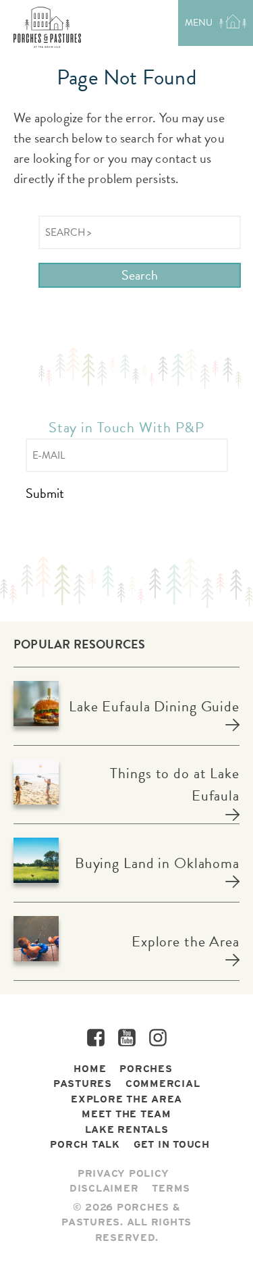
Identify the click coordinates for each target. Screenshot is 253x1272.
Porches (145, 1069)
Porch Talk (85, 1144)
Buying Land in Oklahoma (157, 863)
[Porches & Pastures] (47, 27)
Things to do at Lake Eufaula (175, 784)
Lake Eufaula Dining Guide (154, 706)
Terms (171, 1188)
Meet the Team (126, 1114)
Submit (45, 493)
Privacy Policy (123, 1173)
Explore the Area (186, 941)
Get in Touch (172, 1144)
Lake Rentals (127, 1129)
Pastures (82, 1083)
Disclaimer (104, 1188)
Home (90, 1069)
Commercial (162, 1083)
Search (139, 275)
